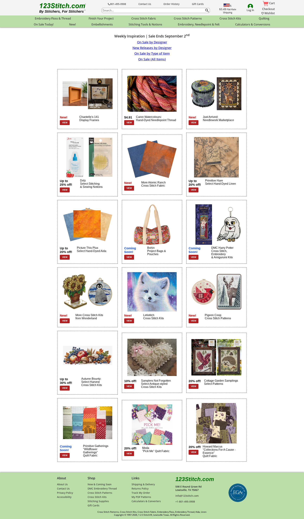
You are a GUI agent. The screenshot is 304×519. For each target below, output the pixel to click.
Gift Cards (198, 4)
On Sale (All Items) (152, 59)
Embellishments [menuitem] (102, 24)
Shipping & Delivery (143, 484)
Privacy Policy (65, 492)
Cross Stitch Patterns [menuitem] (188, 18)
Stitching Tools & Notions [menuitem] (145, 24)
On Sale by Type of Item (152, 53)
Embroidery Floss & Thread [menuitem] (53, 18)
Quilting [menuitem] (264, 18)
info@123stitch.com (187, 495)
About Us (62, 484)
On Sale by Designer (152, 42)
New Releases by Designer (152, 48)
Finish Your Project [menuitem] (101, 18)
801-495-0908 (118, 4)
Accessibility (64, 497)
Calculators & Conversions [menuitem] (252, 24)
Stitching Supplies (98, 501)
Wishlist (269, 13)
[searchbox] (156, 10)
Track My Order (141, 492)
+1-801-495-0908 (185, 501)
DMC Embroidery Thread (102, 488)
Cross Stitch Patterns (100, 492)
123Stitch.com (194, 479)
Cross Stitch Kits (97, 497)
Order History (171, 4)
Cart (271, 3)
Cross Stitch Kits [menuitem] (230, 18)
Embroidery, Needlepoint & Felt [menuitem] (199, 24)
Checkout (268, 9)
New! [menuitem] (72, 24)
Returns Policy (140, 488)
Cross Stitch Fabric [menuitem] (143, 18)
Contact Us (144, 4)
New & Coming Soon (100, 484)
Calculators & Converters (146, 501)
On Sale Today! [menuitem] (43, 24)
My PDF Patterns (141, 497)
